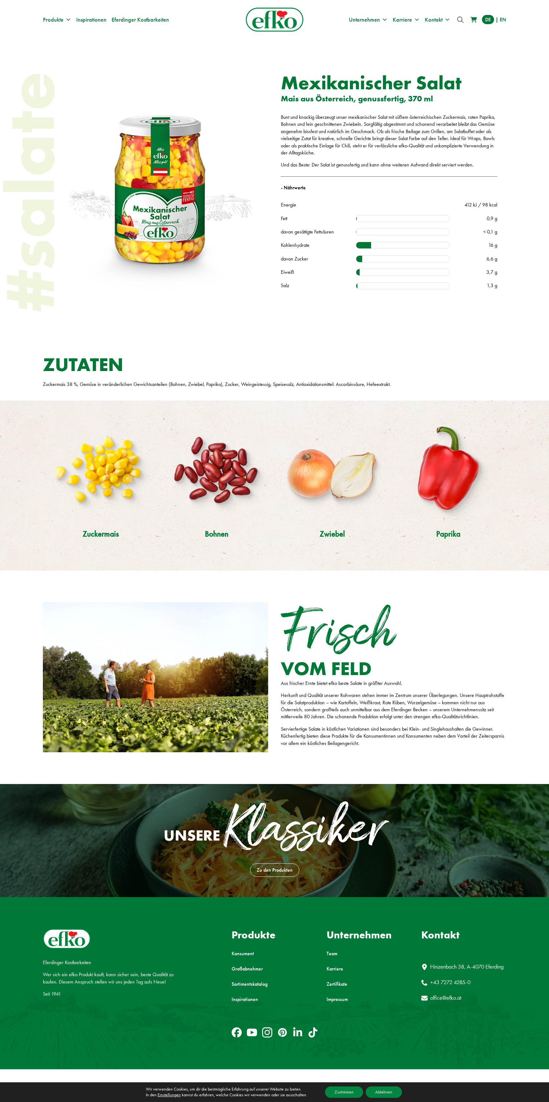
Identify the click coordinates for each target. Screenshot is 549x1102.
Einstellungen (169, 1095)
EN (503, 20)
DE (488, 20)
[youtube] (252, 1032)
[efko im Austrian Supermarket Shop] (474, 20)
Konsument (243, 953)
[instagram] (267, 1032)
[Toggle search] (460, 19)
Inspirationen (91, 19)
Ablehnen (383, 1092)
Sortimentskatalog (250, 984)
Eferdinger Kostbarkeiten (140, 19)
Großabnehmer (247, 968)
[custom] (237, 1032)
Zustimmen (344, 1092)
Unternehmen (364, 19)
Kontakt (434, 19)
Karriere (402, 19)
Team (332, 953)
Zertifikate (337, 984)
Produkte (53, 19)
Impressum (337, 999)
